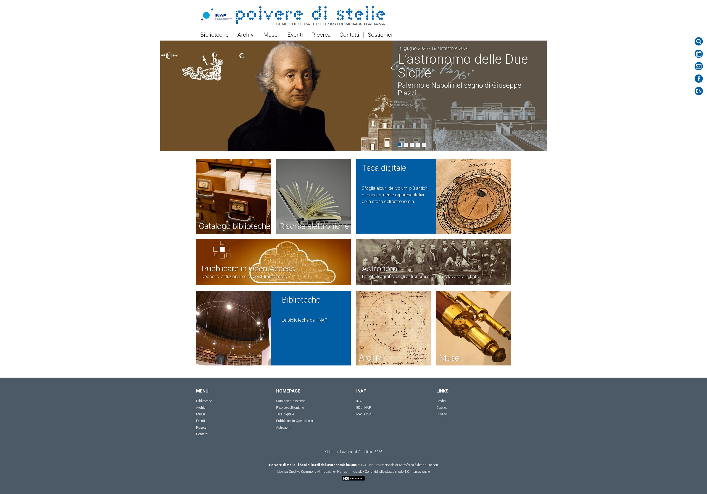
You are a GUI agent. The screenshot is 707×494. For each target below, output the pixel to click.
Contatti (349, 35)
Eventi (295, 35)
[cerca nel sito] (699, 41)
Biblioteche (214, 35)
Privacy (441, 414)
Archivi (246, 35)
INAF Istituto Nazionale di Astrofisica (387, 465)
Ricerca (321, 35)
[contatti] (699, 66)
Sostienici (380, 35)
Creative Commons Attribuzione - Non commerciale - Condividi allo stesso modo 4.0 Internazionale (359, 472)
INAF (360, 401)
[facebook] (699, 78)
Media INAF (364, 414)
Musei (271, 35)
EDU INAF (363, 408)
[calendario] (699, 54)
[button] (400, 145)
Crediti (441, 401)
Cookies (441, 408)
